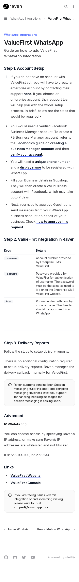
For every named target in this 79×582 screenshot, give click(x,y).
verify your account (26, 154)
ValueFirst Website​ (26, 475)
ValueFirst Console (26, 483)
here (27, 94)
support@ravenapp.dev (31, 507)
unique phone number (52, 162)
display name (30, 167)
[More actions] (74, 6)
